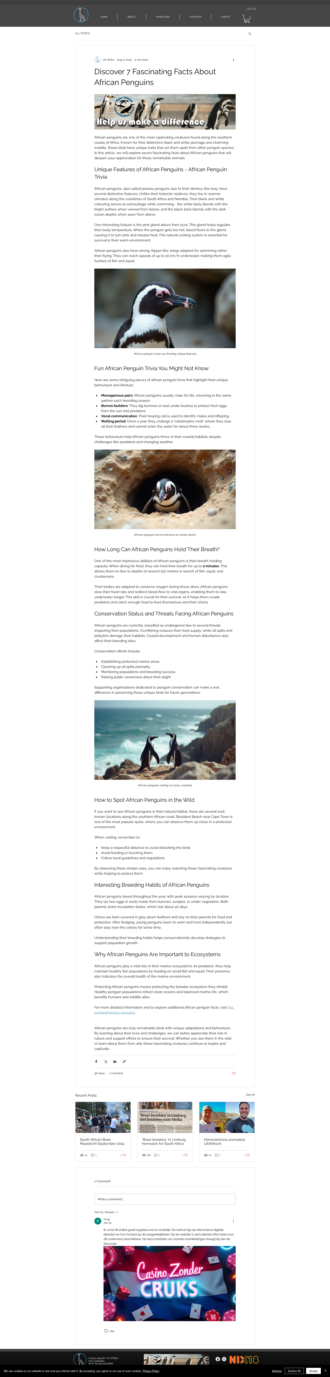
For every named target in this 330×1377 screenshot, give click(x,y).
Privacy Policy (151, 1371)
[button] (251, 651)
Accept (313, 1371)
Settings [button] (277, 1371)
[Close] (325, 1371)
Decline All (294, 1371)
